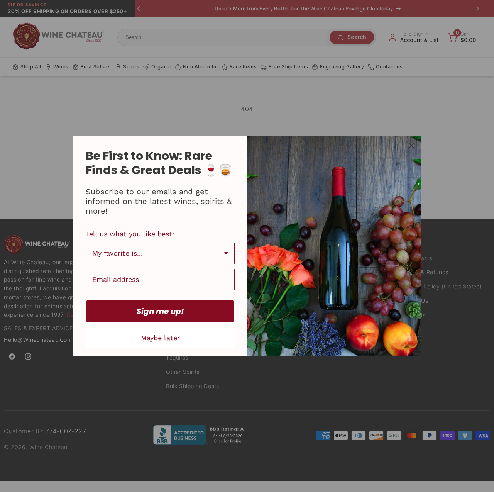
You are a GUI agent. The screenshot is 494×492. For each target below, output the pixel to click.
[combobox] (160, 253)
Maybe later (160, 338)
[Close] (411, 145)
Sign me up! (160, 311)
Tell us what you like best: (130, 234)
